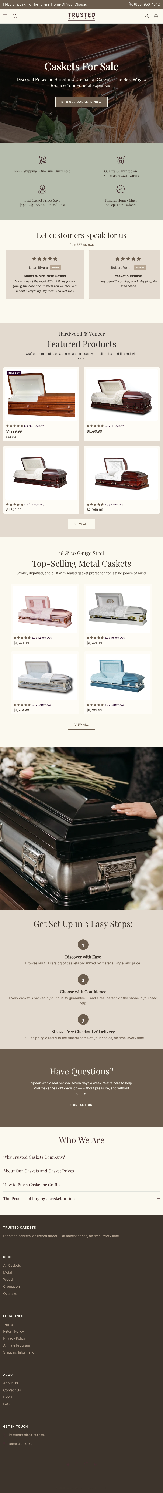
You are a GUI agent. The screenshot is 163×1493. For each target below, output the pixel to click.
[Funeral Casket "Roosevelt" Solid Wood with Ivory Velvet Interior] (122, 395)
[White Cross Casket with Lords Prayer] (118, 609)
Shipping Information (19, 1352)
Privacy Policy (14, 1338)
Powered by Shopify (96, 1488)
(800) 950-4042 (147, 4)
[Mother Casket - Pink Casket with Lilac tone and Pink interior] (45, 609)
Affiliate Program (16, 1345)
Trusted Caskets (75, 1488)
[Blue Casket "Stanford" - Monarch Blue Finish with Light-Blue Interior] (118, 677)
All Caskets (12, 1265)
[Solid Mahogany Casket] (122, 474)
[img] (45, 259)
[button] (5, 16)
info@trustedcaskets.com (27, 1434)
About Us (10, 1383)
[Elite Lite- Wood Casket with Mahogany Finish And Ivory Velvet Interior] (41, 474)
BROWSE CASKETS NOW (81, 102)
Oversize (10, 1293)
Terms (8, 1324)
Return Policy (13, 1331)
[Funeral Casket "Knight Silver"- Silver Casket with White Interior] (45, 677)
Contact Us (81, 1105)
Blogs (7, 1397)
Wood (8, 1279)
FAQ (6, 1404)
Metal (7, 1272)
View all (81, 524)
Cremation (11, 1286)
